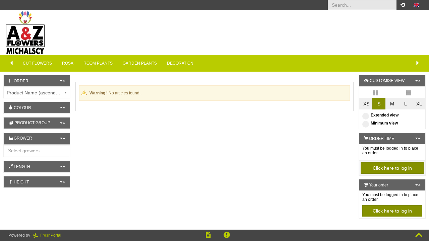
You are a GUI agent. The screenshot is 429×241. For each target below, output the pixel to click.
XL (419, 103)
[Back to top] (418, 235)
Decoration (180, 63)
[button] (416, 5)
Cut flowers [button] (37, 63)
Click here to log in (392, 168)
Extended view (385, 115)
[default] (375, 92)
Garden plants (140, 63)
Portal (52, 235)
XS (366, 103)
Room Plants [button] (98, 63)
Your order (378, 185)
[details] (408, 92)
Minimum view (384, 123)
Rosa (67, 63)
